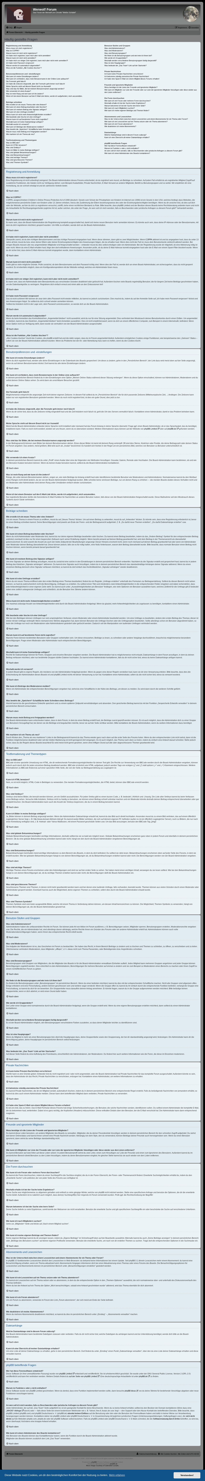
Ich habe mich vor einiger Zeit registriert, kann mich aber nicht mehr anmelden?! (37, 60)
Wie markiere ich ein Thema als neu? (20, 134)
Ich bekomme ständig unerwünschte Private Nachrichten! (126, 76)
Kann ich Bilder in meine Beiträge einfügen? (22, 150)
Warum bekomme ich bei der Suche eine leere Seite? (124, 106)
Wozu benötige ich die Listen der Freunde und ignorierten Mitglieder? (130, 87)
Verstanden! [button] (187, 1475)
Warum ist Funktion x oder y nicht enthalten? (121, 148)
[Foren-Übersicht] (19, 14)
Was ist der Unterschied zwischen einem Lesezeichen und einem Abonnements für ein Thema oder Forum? (146, 119)
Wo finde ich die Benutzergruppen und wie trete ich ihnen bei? (128, 56)
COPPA (149, 239)
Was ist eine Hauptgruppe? (114, 63)
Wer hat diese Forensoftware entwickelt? (120, 146)
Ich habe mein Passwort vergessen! (20, 63)
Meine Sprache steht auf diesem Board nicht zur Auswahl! (28, 86)
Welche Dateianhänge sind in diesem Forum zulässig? (125, 135)
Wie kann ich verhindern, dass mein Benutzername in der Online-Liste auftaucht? (37, 79)
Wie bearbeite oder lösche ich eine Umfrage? (23, 117)
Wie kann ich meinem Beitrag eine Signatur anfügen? (26, 109)
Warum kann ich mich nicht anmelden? (21, 58)
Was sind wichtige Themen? (17, 157)
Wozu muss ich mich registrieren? (19, 48)
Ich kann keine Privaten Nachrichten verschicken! (123, 74)
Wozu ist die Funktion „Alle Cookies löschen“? (24, 68)
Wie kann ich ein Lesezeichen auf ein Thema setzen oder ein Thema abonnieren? (136, 122)
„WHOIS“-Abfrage (13, 1411)
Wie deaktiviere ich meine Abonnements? (120, 126)
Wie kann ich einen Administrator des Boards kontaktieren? (127, 153)
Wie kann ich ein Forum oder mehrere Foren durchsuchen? (127, 101)
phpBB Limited (150, 429)
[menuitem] (9, 27)
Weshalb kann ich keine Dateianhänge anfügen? (24, 122)
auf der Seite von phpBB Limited (83, 1376)
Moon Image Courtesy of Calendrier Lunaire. (102, 1465)
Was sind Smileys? (13, 147)
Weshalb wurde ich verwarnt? (17, 124)
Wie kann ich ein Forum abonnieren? (118, 124)
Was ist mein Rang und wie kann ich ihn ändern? (25, 94)
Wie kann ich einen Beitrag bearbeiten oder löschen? (26, 107)
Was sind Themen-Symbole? (17, 162)
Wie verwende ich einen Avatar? (18, 91)
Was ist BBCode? (13, 143)
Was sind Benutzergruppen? (115, 53)
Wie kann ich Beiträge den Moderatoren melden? (25, 127)
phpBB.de (172, 429)
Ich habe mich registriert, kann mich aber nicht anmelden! (28, 56)
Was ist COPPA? (12, 51)
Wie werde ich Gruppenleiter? (115, 58)
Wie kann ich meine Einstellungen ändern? (22, 76)
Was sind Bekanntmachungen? (18, 155)
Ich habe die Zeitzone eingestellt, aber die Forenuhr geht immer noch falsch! (35, 84)
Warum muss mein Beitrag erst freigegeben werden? (26, 132)
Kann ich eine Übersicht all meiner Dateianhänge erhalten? (127, 137)
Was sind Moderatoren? (113, 51)
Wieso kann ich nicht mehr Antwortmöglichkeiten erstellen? (28, 114)
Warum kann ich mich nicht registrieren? (21, 53)
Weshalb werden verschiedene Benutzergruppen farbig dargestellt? (130, 60)
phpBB (94, 1462)
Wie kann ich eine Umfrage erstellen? (20, 112)
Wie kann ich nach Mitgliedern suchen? (119, 108)
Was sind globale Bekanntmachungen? (21, 152)
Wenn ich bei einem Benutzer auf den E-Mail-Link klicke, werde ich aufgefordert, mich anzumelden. (44, 96)
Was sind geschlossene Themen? (19, 160)
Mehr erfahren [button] (117, 1475)
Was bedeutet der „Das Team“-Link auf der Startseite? (125, 65)
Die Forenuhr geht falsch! (16, 81)
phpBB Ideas (130, 1391)
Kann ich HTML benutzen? (16, 145)
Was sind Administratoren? (114, 48)
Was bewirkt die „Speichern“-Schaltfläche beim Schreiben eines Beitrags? (34, 129)
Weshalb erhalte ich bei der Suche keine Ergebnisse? (125, 103)
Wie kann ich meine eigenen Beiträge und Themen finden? (126, 110)
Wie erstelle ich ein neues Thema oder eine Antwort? (26, 105)
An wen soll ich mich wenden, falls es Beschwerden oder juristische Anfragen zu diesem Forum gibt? (143, 151)
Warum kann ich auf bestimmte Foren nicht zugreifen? (27, 119)
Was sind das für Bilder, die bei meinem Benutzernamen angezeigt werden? (35, 89)
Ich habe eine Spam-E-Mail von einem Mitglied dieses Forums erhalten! (131, 79)
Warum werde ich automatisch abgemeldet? (23, 65)
